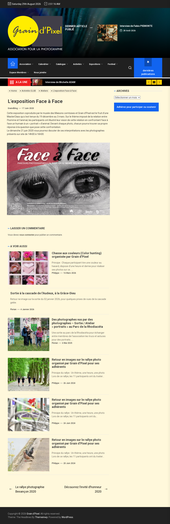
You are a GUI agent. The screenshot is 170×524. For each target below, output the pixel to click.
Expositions (94, 64)
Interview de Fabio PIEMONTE (136, 26)
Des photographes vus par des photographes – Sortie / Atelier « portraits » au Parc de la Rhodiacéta (77, 323)
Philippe (55, 273)
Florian (13, 309)
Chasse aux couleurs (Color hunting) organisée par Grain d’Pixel (77, 255)
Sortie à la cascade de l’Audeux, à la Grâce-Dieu (43, 293)
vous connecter (26, 235)
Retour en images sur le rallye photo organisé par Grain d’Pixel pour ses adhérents (76, 363)
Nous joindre (40, 72)
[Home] (13, 64)
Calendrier (43, 64)
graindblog (13, 108)
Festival (111, 64)
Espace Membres (17, 72)
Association (25, 64)
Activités (77, 64)
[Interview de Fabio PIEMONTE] (107, 33)
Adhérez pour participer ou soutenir (136, 107)
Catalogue (61, 64)
